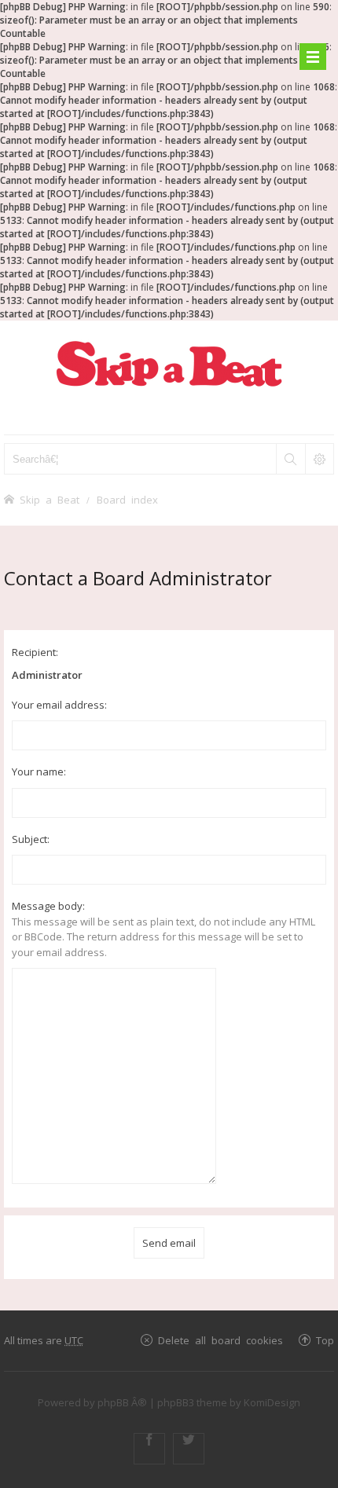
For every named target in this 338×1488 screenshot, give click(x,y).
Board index (127, 499)
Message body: (48, 906)
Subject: (31, 839)
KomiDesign (272, 1402)
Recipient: (35, 652)
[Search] (290, 459)
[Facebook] (149, 1448)
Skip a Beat (49, 499)
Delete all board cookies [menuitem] (220, 1340)
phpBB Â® (122, 1402)
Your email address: (59, 705)
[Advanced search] (319, 459)
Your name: (39, 771)
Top (325, 1340)
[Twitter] (188, 1448)
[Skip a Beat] (169, 363)
